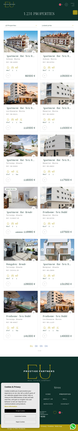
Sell (65, 399)
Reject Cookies (20, 422)
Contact (65, 404)
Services (48, 404)
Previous (6, 41)
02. (36, 346)
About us (48, 399)
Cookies (51, 426)
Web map (58, 426)
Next (36, 41)
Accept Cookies (20, 411)
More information (11, 406)
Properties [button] (65, 394)
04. (46, 346)
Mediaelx (22, 429)
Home (48, 394)
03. (41, 346)
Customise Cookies (20, 416)
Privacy (44, 426)
